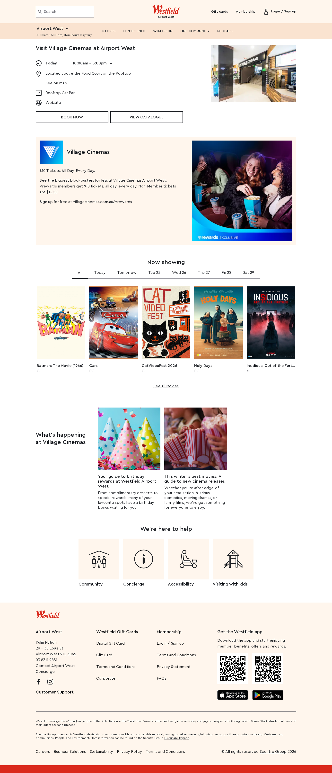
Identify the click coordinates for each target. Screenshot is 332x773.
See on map (56, 83)
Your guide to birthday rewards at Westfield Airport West (127, 481)
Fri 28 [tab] (226, 273)
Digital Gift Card (110, 643)
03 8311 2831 (46, 660)
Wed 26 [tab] (179, 273)
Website (53, 103)
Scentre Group (273, 752)
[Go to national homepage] (48, 613)
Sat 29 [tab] (248, 273)
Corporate (105, 678)
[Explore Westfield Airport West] (166, 11)
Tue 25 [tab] (154, 273)
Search (50, 12)
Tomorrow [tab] (127, 273)
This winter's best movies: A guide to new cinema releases (194, 478)
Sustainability (101, 752)
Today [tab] (99, 273)
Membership (245, 11)
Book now (72, 117)
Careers (43, 752)
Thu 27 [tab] (204, 273)
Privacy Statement (174, 667)
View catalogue (147, 117)
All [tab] (80, 273)
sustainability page (176, 738)
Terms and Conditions (115, 667)
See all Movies (166, 386)
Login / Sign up (170, 643)
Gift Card (104, 655)
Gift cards (219, 11)
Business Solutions (70, 752)
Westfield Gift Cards (117, 632)
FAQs (161, 678)
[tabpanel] (166, 335)
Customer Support (55, 692)
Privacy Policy (129, 752)
